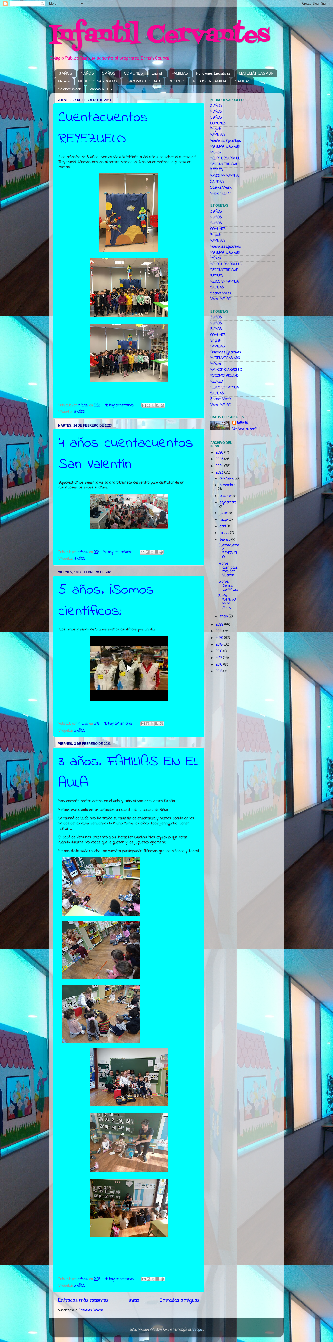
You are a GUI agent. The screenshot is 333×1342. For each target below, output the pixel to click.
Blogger (197, 1329)
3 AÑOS (65, 73)
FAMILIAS (180, 73)
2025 (220, 459)
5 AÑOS (108, 73)
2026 (220, 452)
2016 (219, 664)
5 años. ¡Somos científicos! (106, 601)
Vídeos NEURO (102, 89)
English (157, 73)
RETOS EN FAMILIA (209, 81)
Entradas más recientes (83, 1300)
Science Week (69, 89)
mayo (224, 519)
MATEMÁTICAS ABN (256, 73)
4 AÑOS (87, 73)
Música (64, 81)
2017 (219, 658)
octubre (226, 495)
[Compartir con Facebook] (157, 405)
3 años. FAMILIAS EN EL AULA (228, 602)
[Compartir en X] (153, 405)
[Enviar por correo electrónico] (143, 405)
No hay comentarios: (120, 405)
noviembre (227, 485)
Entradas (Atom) (91, 1310)
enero (224, 616)
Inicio (134, 1300)
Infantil (242, 423)
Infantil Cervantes (159, 35)
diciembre (227, 478)
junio (224, 513)
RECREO (176, 81)
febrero (225, 539)
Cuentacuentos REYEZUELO (103, 128)
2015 (219, 671)
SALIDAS (242, 81)
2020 (220, 637)
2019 (220, 644)
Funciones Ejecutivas (213, 73)
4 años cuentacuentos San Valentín (125, 454)
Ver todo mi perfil (244, 429)
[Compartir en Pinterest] (162, 405)
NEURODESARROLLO (97, 81)
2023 (220, 472)
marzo (225, 533)
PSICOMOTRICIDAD (142, 81)
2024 (220, 466)
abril (223, 526)
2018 (219, 651)
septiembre (228, 502)
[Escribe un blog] (148, 405)
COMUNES (133, 73)
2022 (220, 624)
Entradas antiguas (179, 1300)
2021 (219, 631)
